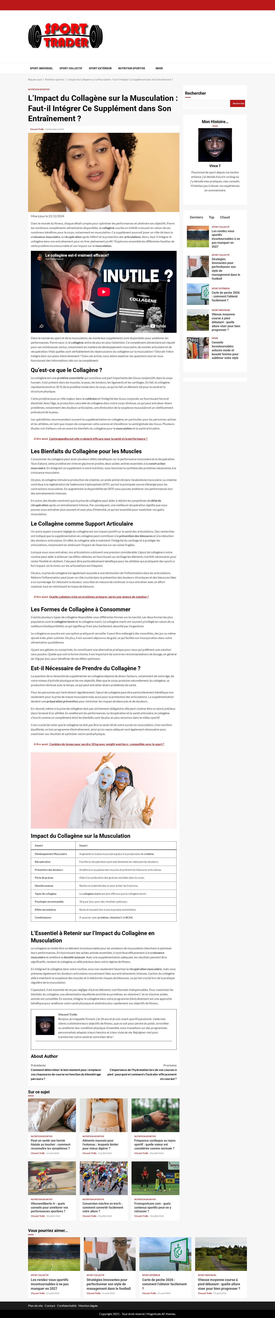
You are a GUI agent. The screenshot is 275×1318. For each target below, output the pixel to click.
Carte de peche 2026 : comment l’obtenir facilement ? (198, 294)
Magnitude (154, 1314)
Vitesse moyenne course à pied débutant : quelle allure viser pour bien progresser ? (198, 320)
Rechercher (195, 93)
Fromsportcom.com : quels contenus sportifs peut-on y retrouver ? (155, 1178)
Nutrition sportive (131, 68)
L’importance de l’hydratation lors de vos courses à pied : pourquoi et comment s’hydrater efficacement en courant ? (142, 1071)
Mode (159, 68)
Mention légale (88, 1305)
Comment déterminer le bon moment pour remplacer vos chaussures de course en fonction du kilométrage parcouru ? (66, 1071)
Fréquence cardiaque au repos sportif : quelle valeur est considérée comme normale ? (155, 1115)
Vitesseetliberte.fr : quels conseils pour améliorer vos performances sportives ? (52, 1178)
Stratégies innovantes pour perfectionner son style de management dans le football (198, 266)
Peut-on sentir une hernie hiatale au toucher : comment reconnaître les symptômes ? (52, 1115)
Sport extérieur (100, 68)
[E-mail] (37, 1047)
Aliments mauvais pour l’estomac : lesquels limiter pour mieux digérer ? (104, 1115)
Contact (50, 1305)
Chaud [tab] (224, 217)
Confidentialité (67, 1305)
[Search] (244, 68)
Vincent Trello (37, 129)
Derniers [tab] (196, 217)
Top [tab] (211, 217)
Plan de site (35, 1305)
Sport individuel (41, 68)
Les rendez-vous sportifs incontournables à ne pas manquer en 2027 (198, 236)
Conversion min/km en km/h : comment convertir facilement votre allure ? (104, 1178)
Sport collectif (70, 68)
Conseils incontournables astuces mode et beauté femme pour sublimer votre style (198, 348)
